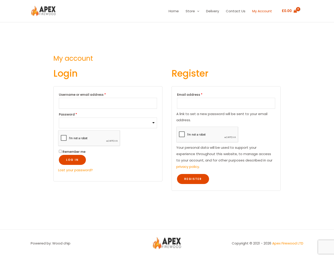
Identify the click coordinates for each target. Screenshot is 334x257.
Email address (197, 94)
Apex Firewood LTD (287, 243)
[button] (197, 11)
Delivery (212, 11)
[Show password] (153, 122)
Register (193, 179)
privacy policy (187, 166)
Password (75, 114)
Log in (72, 160)
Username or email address (89, 94)
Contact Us (235, 11)
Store (190, 11)
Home (174, 11)
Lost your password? (75, 170)
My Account (262, 11)
